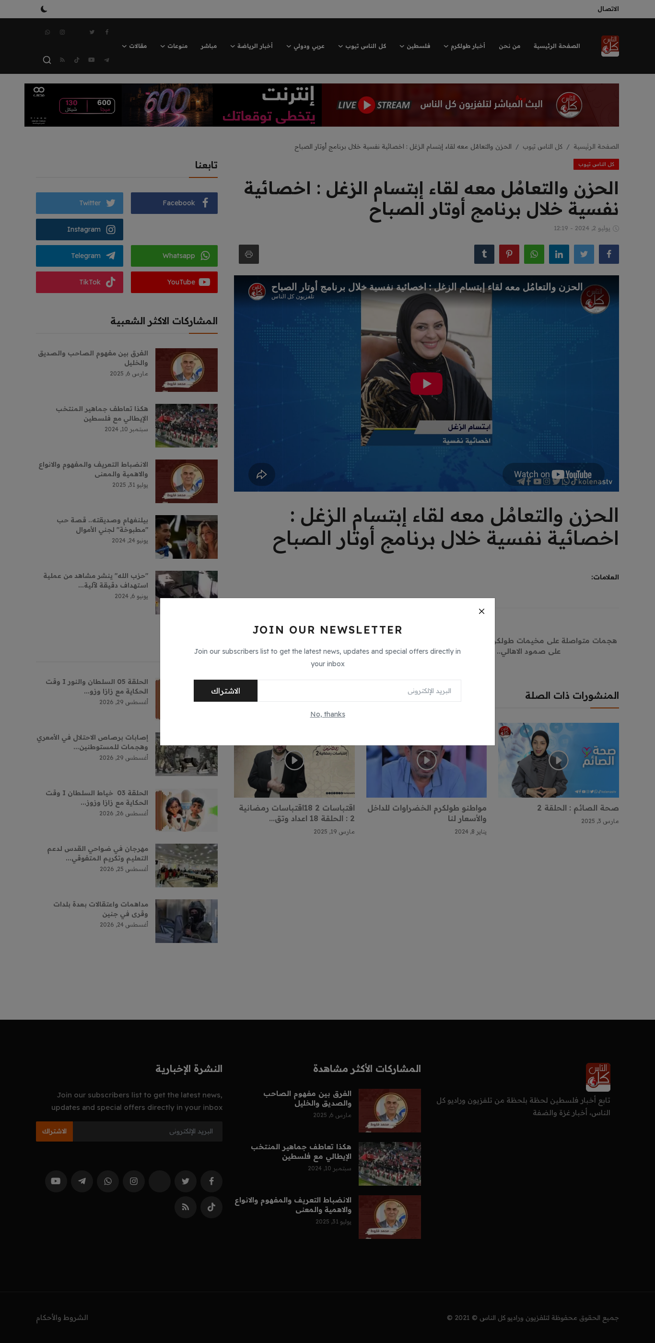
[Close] (481, 612)
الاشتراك (225, 690)
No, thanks (327, 714)
